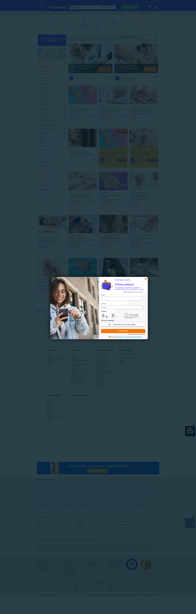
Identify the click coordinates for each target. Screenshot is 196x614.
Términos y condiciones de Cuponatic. (130, 337)
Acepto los (126, 337)
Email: (103, 295)
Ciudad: (103, 303)
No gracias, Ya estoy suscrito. (136, 334)
